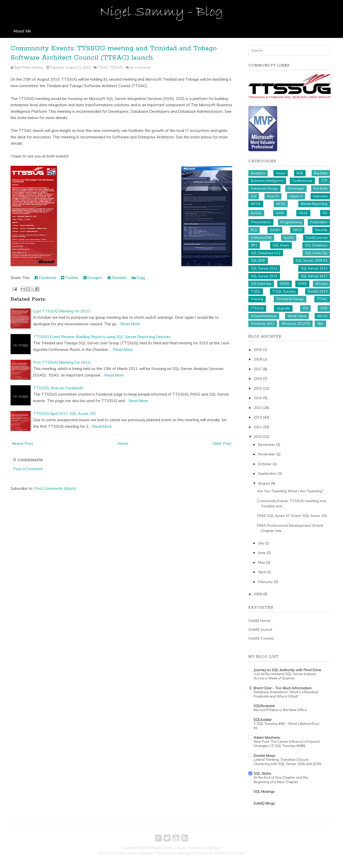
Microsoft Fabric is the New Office (280, 710)
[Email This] (22, 289)
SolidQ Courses (261, 638)
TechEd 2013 (317, 291)
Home (123, 443)
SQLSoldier (263, 719)
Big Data (320, 173)
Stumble (118, 277)
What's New (297, 316)
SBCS (297, 230)
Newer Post (22, 443)
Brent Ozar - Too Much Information (283, 688)
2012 (258, 417)
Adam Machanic (267, 737)
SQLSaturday (261, 284)
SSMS (284, 284)
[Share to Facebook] (37, 289)
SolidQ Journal (316, 238)
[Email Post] (14, 288)
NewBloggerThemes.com (193, 853)
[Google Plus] (158, 838)
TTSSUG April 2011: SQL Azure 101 (64, 413)
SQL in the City (316, 253)
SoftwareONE (261, 238)
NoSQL (256, 213)
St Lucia (321, 284)
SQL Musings (264, 791)
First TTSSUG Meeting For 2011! (62, 362)
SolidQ (288, 238)
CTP (324, 181)
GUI (253, 196)
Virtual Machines (264, 316)
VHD (323, 308)
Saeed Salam (127, 853)
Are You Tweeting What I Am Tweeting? (290, 491)
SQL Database (316, 245)
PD (325, 213)
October (264, 464)
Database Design (264, 188)
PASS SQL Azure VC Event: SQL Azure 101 (292, 515)
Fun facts (320, 188)
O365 (280, 213)
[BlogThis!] (27, 289)
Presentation (261, 222)
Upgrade (283, 308)
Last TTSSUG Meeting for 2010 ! (62, 311)
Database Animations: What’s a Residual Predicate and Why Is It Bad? (286, 694)
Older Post (221, 443)
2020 (258, 349)
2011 (258, 427)
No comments (140, 67)
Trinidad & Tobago (290, 299)
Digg (140, 277)
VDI (305, 308)
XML (320, 323)
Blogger (215, 847)
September (267, 473)
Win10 (322, 316)
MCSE (280, 204)
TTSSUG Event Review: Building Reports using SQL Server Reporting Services (102, 336)
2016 (258, 378)
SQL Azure (281, 245)
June (261, 552)
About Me (22, 30)
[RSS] (184, 838)
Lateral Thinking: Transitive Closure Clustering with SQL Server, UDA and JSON (287, 762)
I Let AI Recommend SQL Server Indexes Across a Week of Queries (285, 676)
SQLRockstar (264, 706)
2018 (258, 359)
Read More (130, 323)
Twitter (71, 277)
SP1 (254, 245)
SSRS (302, 284)
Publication (318, 222)
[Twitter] (167, 838)
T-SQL (255, 291)
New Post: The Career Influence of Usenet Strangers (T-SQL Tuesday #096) (287, 743)
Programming (291, 222)
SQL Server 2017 (314, 276)
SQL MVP (258, 260)
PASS (303, 213)
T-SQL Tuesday (284, 291)
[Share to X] (32, 289)
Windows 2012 (262, 323)
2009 (258, 594)
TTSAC (103, 67)
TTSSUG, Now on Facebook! (58, 388)
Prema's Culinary (231, 853)
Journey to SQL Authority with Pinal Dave (287, 670)
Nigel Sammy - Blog (168, 847)
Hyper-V (296, 196)
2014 (258, 398)
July (261, 543)
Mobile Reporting (314, 204)
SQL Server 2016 (264, 276)
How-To (273, 196)
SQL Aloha (262, 773)
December (266, 444)
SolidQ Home (259, 620)
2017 (258, 369)
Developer (296, 188)
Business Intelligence (267, 181)
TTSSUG (116, 67)
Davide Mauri (264, 755)
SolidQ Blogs (264, 803)
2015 (258, 388)
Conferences (302, 181)
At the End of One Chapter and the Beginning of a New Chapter (281, 779)
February (265, 581)
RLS (254, 230)
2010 (258, 436)
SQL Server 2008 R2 (311, 260)
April (262, 572)
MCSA (256, 204)
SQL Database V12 (265, 253)
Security (321, 230)
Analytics (258, 173)
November (266, 454)
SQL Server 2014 (314, 268)
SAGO (275, 230)
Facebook (47, 277)
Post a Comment (28, 468)
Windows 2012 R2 (295, 323)
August (264, 483)
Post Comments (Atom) (55, 488)
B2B (300, 173)
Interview (320, 196)
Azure (280, 173)
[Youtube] (176, 838)
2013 (258, 407)
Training (257, 299)
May (261, 562)
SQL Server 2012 (264, 268)
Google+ (94, 277)
